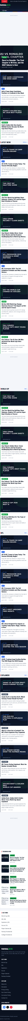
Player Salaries (5, 928)
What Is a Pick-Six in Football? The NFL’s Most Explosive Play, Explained (13, 731)
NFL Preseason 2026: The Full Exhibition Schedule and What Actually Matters (14, 270)
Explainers (4, 694)
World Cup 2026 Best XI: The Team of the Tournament (13, 518)
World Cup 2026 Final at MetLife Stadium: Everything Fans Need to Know (18, 902)
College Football (6, 935)
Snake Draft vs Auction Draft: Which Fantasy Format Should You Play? (13, 698)
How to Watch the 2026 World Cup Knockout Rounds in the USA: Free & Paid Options (17, 869)
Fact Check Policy (6, 992)
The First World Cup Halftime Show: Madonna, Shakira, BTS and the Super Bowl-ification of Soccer (14, 199)
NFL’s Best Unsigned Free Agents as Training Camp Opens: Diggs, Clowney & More (14, 625)
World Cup (4, 122)
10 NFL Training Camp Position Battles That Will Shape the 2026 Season (14, 660)
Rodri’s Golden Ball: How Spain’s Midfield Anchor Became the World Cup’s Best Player (12, 127)
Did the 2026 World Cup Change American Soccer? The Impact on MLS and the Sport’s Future (14, 306)
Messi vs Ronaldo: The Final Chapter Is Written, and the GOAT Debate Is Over (13, 62)
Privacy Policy (5, 989)
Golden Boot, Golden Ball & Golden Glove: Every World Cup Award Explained (12, 800)
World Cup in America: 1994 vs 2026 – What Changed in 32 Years (17, 891)
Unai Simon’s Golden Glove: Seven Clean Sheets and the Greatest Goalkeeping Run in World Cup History (14, 235)
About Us (3, 984)
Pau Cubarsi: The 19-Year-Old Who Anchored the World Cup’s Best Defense (12, 341)
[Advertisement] (14, 31)
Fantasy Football (6, 931)
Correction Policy (6, 995)
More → (26, 388)
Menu (5, 10)
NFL (3, 88)
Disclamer (4, 987)
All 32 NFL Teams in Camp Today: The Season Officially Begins (13, 165)
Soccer (4, 57)
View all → (25, 142)
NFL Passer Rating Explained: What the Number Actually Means (14, 765)
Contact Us (4, 998)
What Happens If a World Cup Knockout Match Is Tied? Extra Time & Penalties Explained (18, 880)
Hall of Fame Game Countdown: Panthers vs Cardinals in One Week (13, 92)
